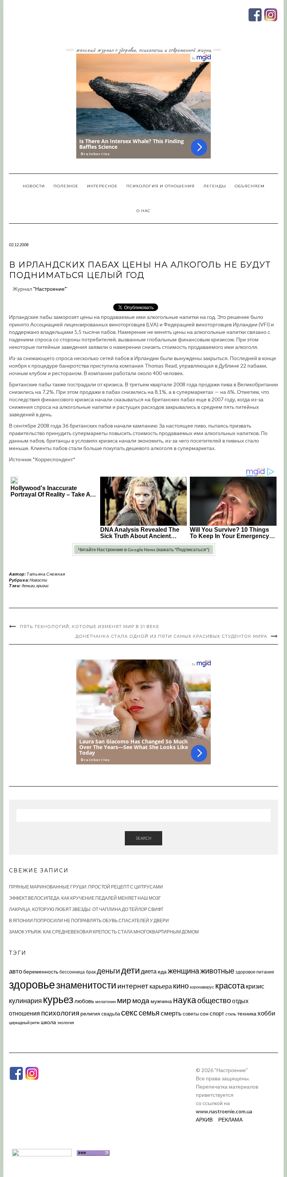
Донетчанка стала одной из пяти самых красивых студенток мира (171, 636)
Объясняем (250, 186)
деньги (28, 585)
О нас (143, 210)
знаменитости (86, 985)
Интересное (102, 186)
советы (191, 1014)
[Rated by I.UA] (42, 1152)
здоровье (32, 984)
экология (65, 1022)
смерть (171, 1013)
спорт (217, 1013)
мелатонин (105, 1001)
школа (48, 1022)
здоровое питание (254, 972)
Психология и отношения (160, 186)
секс (129, 1012)
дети (130, 970)
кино (181, 985)
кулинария (25, 1000)
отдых (240, 1000)
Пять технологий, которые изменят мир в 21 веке (89, 626)
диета (149, 971)
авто (15, 971)
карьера (160, 986)
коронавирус (202, 986)
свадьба (110, 1014)
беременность (40, 971)
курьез (58, 999)
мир (124, 1000)
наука (184, 1000)
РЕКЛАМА (230, 1119)
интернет (132, 986)
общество (214, 1000)
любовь (84, 1001)
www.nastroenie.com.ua (224, 1111)
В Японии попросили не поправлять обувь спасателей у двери (89, 920)
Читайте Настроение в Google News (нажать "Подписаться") (143, 549)
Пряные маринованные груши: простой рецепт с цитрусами (86, 887)
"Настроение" (50, 289)
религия (90, 1014)
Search (143, 838)
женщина (183, 970)
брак (91, 972)
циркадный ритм (24, 1022)
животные (217, 970)
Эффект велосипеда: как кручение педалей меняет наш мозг (85, 898)
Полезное (65, 186)
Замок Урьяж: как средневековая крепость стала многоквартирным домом (104, 932)
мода (140, 1000)
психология (60, 1012)
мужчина (161, 1001)
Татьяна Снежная (46, 573)
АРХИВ (204, 1119)
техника (246, 1013)
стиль (230, 1013)
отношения (24, 1013)
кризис (42, 585)
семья (149, 1012)
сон (204, 1013)
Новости (34, 186)
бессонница (72, 972)
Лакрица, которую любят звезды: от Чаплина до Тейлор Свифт (86, 909)
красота (230, 985)
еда (162, 971)
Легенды (214, 186)
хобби (266, 1013)
